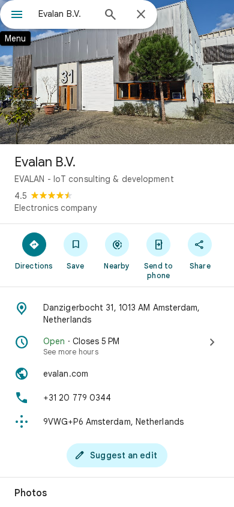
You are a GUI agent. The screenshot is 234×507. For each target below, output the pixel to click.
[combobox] (66, 14)
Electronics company (55, 207)
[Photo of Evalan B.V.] (117, 72)
